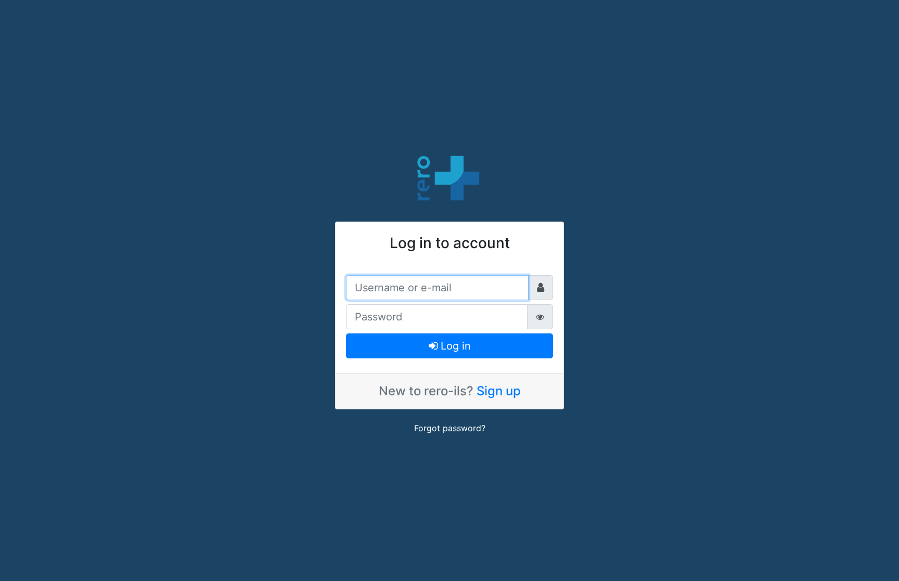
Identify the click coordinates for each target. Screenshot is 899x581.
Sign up (499, 390)
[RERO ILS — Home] (449, 177)
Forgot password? (449, 428)
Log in (454, 346)
